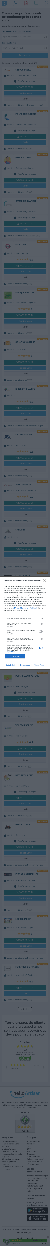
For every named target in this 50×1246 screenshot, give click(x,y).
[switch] (41, 624)
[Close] (45, 581)
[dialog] (25, 623)
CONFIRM (15, 656)
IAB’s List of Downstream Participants (25, 608)
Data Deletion (11, 665)
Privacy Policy (38, 665)
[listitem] (25, 618)
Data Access (25, 665)
